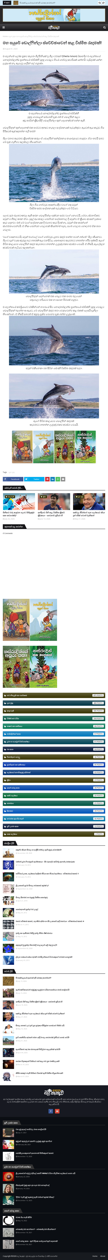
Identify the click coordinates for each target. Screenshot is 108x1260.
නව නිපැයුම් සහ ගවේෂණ (51, 695)
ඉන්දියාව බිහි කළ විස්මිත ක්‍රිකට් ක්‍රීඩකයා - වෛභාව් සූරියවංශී (51, 514)
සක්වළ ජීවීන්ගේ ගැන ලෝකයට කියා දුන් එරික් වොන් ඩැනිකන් (89, 514)
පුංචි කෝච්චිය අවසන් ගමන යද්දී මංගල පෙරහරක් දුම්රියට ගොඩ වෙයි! (42, 1037)
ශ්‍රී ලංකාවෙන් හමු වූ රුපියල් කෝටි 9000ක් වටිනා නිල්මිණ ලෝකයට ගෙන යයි (45, 1173)
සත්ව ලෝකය (51, 795)
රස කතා (51, 749)
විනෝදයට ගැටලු (51, 757)
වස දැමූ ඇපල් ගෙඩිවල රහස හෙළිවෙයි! (31, 1129)
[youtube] (57, 1111)
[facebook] (51, 1111)
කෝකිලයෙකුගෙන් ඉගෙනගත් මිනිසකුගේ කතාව (35, 1153)
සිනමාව (51, 811)
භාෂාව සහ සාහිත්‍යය (51, 726)
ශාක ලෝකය (51, 834)
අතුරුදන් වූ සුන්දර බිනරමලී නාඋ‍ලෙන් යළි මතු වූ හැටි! (36, 945)
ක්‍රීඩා (51, 780)
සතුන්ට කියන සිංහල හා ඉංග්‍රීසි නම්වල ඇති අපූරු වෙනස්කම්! (39, 849)
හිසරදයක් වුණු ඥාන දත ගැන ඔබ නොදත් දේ (33, 1185)
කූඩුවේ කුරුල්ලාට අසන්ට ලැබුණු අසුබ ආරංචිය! (34, 1141)
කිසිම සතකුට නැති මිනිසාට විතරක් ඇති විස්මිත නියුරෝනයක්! (39, 1073)
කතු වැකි (51, 711)
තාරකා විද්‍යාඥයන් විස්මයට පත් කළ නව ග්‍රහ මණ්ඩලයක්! (38, 1061)
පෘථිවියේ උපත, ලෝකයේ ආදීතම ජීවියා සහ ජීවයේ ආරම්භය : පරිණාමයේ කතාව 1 (47, 873)
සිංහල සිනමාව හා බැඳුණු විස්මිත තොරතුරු (32, 897)
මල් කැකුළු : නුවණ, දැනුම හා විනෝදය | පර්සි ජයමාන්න (37, 1256)
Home (5, 36)
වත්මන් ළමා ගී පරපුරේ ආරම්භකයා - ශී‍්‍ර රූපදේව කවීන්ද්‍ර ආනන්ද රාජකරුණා (45, 861)
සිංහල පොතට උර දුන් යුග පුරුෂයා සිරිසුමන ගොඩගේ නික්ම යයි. (40, 1025)
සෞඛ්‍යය (51, 803)
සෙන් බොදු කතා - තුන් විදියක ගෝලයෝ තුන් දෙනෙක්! (37, 1241)
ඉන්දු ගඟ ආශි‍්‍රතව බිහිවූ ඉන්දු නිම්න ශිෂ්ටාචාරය (34, 933)
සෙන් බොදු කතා (51, 788)
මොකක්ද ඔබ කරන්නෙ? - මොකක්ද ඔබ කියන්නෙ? (36, 1229)
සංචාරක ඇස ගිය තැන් (51, 818)
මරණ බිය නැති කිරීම (24, 1217)
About (102, 1256)
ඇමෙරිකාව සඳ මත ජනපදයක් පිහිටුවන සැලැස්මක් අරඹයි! (38, 1049)
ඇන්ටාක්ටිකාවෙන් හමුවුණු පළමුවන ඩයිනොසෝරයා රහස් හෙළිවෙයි (42, 989)
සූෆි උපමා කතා (51, 826)
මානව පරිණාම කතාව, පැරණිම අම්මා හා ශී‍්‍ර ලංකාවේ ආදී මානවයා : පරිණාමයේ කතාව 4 (50, 921)
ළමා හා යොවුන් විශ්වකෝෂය (51, 741)
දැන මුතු (12, 36)
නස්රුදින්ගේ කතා (51, 734)
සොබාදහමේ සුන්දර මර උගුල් (27, 909)
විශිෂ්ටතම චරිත (51, 718)
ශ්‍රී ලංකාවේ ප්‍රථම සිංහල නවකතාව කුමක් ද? (32, 885)
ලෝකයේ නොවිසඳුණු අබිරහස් (51, 772)
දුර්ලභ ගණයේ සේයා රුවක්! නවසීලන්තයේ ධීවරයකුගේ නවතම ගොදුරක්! (44, 957)
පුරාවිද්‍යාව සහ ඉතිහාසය (51, 764)
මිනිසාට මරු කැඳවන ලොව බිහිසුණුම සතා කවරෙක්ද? (18, 514)
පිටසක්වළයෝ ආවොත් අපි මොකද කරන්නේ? (37, 3)
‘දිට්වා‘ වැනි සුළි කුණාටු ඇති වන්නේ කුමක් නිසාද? (35, 1197)
